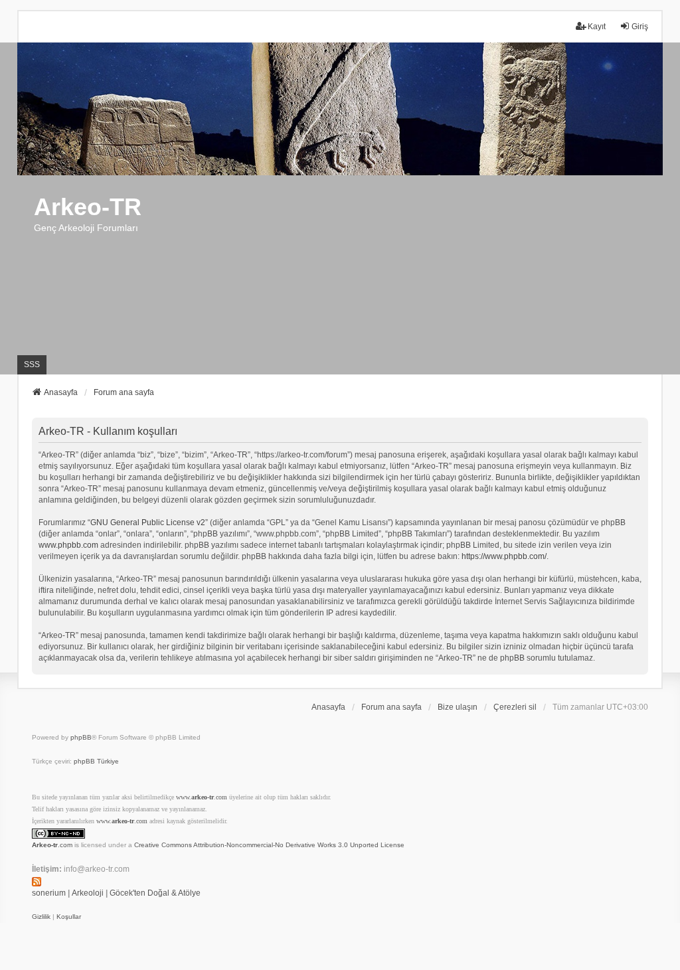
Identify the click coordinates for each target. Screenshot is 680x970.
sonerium (49, 893)
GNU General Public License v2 (147, 522)
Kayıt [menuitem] (597, 26)
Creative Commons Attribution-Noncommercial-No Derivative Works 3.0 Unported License (269, 845)
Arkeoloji (88, 893)
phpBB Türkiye (96, 761)
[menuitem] (41, 917)
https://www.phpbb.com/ (504, 556)
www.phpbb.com (68, 545)
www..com (201, 797)
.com (52, 845)
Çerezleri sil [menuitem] (515, 707)
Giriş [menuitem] (640, 26)
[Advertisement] (340, 275)
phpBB (81, 737)
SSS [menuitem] (32, 364)
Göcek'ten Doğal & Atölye (155, 893)
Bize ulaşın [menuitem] (457, 707)
